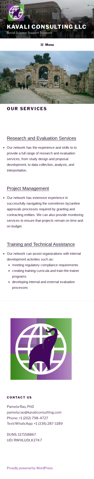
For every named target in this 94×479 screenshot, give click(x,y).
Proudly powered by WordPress (30, 468)
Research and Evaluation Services (41, 138)
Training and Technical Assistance (41, 244)
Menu (49, 45)
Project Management (28, 188)
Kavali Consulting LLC (47, 26)
